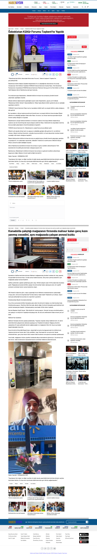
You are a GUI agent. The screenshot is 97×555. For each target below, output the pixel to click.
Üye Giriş (67, 534)
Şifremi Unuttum (69, 538)
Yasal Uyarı (64, 553)
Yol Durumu (74, 527)
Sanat (52, 163)
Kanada (26, 483)
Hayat (58, 10)
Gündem (26, 7)
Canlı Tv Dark (24, 534)
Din (48, 10)
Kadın (46, 7)
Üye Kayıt (67, 536)
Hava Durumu (38, 527)
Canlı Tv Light (11, 538)
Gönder (13, 220)
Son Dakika (11, 7)
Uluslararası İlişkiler (13, 167)
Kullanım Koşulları (58, 553)
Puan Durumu (48, 527)
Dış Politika (11, 163)
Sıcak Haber (59, 542)
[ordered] (27, 220)
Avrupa (39, 10)
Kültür (28, 163)
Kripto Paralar (84, 527)
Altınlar (47, 534)
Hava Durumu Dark (13, 534)
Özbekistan (46, 163)
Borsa (10, 527)
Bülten (44, 10)
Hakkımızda (32, 553)
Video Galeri (59, 536)
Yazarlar (68, 7)
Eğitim (53, 10)
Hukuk (21, 483)
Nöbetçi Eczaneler (25, 538)
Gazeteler (75, 7)
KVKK (52, 553)
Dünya (17, 163)
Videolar (61, 7)
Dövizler (48, 536)
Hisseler (57, 527)
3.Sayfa (33, 10)
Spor (40, 7)
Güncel (22, 163)
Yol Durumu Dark (12, 536)
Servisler (19, 7)
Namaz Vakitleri (19, 527)
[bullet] (29, 220)
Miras (41, 163)
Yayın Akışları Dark (25, 536)
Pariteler (65, 527)
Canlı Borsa (36, 534)
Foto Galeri (53, 7)
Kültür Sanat (34, 163)
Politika (63, 10)
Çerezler (49, 553)
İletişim (37, 553)
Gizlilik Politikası (42, 553)
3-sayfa (11, 483)
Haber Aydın (10, 28)
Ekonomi (34, 7)
